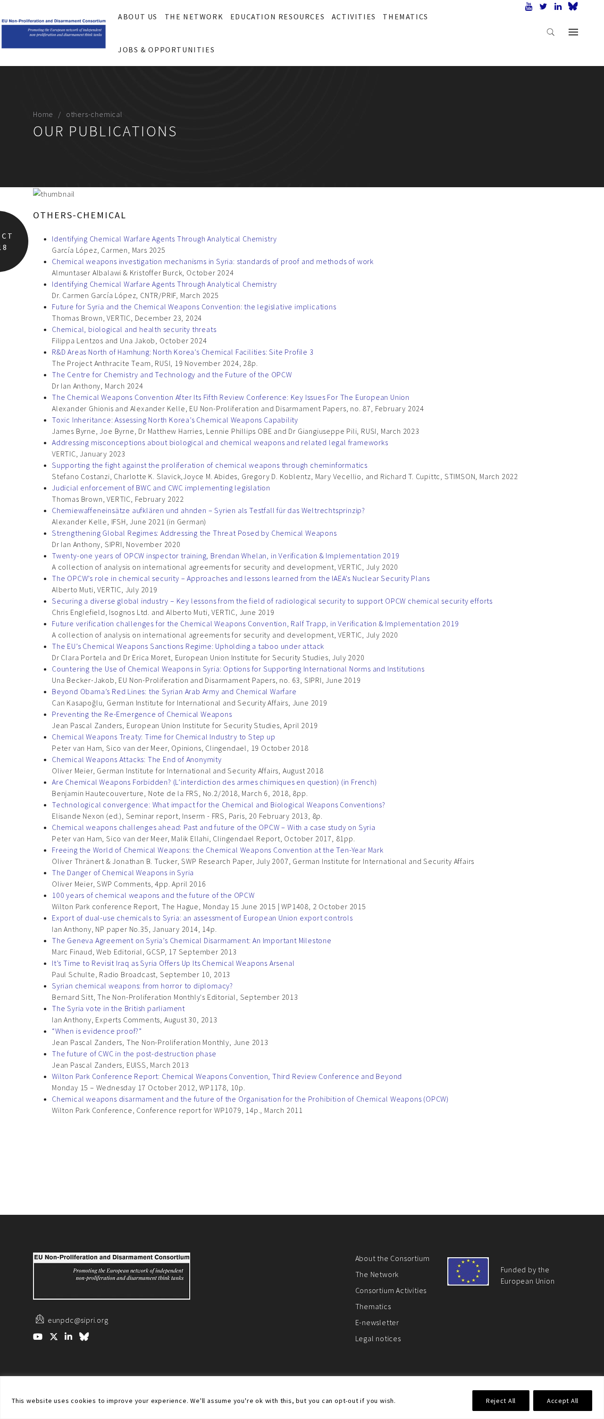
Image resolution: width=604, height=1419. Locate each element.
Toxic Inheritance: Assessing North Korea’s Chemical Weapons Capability (175, 419)
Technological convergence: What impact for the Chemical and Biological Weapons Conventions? (219, 804)
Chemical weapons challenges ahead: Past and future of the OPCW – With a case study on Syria (214, 827)
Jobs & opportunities (166, 49)
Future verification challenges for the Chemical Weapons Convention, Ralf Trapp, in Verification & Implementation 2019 (255, 623)
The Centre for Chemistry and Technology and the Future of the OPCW (172, 374)
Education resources (277, 16)
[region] (302, 1397)
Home (43, 114)
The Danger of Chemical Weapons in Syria (123, 872)
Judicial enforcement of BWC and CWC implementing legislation (161, 487)
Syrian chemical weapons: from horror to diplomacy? (142, 985)
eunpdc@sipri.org (78, 1320)
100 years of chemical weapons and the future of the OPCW (153, 895)
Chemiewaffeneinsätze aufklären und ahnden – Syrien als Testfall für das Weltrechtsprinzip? (208, 510)
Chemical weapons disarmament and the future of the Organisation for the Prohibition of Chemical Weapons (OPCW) (250, 1099)
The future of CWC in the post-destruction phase (134, 1053)
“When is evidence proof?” (97, 1031)
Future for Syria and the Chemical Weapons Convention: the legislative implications (194, 306)
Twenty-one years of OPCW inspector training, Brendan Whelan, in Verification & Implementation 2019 (225, 555)
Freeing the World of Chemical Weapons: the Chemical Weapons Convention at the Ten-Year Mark (218, 850)
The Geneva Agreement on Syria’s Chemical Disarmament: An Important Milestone (192, 940)
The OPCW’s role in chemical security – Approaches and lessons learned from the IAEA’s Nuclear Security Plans (240, 578)
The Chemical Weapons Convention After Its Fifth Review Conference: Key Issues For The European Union (231, 397)
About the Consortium (392, 1258)
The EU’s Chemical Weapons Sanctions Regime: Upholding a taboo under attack (188, 646)
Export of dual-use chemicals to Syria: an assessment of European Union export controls (202, 917)
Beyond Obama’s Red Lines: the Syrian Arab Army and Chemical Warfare (174, 691)
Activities (354, 16)
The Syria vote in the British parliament (118, 1008)
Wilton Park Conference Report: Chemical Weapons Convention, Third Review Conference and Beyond (227, 1076)
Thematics (405, 16)
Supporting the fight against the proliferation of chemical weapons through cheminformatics (210, 465)
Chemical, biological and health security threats (134, 329)
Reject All (501, 1400)
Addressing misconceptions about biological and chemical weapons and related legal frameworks (220, 442)
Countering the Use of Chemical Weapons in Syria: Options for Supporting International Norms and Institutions (238, 668)
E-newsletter (377, 1322)
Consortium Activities (391, 1290)
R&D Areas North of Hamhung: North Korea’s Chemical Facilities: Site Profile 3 (183, 352)
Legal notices (378, 1338)
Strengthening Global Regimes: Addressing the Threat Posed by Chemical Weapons (194, 533)
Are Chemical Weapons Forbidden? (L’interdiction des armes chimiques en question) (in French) (214, 782)
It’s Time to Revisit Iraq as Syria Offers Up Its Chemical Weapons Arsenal (173, 963)
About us (138, 16)
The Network (194, 16)
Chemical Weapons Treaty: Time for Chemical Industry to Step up (164, 736)
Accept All (563, 1400)
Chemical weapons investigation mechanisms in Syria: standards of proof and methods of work (213, 261)
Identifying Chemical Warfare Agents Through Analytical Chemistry (164, 238)
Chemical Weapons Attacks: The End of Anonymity (137, 759)
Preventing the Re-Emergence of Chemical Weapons (142, 714)
